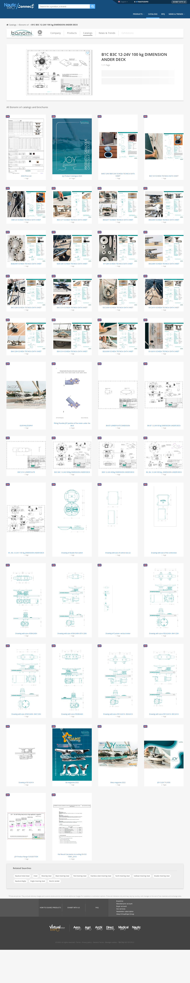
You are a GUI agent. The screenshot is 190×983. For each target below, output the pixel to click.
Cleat (35, 876)
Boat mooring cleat (62, 876)
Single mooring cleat (37, 881)
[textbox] (64, 6)
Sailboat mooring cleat (142, 876)
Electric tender (54, 881)
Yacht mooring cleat (122, 876)
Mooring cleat (46, 876)
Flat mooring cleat (79, 876)
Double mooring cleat (162, 876)
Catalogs (152, 14)
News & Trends (176, 14)
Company (55, 33)
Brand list (119, 901)
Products (138, 14)
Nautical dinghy (20, 881)
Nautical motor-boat (22, 876)
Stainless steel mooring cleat (100, 876)
